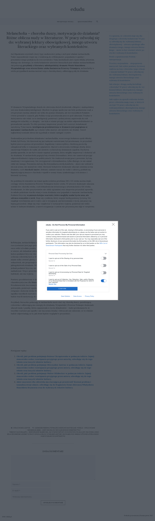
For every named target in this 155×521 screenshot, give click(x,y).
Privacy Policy (89, 296)
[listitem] (77, 254)
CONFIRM (62, 288)
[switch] (103, 258)
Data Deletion (65, 296)
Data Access (77, 296)
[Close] (114, 225)
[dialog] (77, 260)
